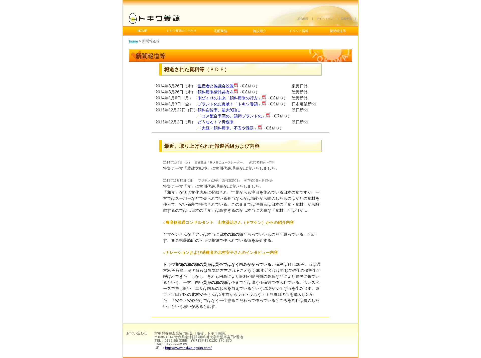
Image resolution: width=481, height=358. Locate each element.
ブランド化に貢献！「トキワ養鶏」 (230, 104)
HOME (142, 31)
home (133, 41)
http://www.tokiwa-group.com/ (188, 348)
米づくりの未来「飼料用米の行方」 (230, 98)
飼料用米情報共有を (216, 92)
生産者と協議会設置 (216, 86)
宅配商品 (220, 31)
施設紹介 (259, 31)
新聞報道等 (338, 31)
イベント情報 (298, 31)
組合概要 (303, 18)
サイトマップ (324, 18)
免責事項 (346, 18)
